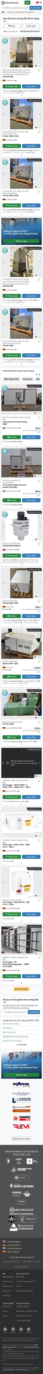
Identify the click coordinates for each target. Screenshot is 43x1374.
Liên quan (31, 26)
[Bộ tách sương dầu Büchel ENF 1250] (21, 644)
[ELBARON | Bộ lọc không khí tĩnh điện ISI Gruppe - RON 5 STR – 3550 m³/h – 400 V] (21, 823)
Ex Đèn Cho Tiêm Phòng (12, 1041)
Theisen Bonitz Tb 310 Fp (31, 1262)
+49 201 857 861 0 (14, 1245)
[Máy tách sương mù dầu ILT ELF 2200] (21, 704)
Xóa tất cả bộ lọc (11, 31)
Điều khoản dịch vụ (23, 1370)
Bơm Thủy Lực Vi (9, 1032)
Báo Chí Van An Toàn (11, 1024)
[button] (41, 3)
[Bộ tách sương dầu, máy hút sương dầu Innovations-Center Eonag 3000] (21, 400)
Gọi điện (32, 86)
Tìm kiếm (36, 8)
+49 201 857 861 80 (14, 1248)
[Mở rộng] (21, 95)
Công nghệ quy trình (21, 1267)
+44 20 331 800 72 (14, 1242)
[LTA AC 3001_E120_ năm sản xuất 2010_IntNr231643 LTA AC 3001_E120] (21, 114)
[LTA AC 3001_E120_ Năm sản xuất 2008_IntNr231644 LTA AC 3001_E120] (21, 174)
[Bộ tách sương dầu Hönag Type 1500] (21, 583)
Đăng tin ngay (21, 241)
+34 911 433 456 (13, 1252)
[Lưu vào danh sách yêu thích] (39, 70)
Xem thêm (22, 1044)
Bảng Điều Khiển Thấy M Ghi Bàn (15, 1036)
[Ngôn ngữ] (37, 3)
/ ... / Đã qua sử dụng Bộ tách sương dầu (19, 12)
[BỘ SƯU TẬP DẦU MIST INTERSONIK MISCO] (21, 526)
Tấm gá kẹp (27, 379)
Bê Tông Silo (8, 1028)
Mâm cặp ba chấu (11, 379)
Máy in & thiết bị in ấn (11, 1262)
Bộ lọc (12, 26)
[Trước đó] (3, 52)
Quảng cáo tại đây (22, 1139)
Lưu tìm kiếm (22, 989)
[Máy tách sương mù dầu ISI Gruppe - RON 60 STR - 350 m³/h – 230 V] (21, 882)
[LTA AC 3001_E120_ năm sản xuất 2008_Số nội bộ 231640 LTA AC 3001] (21, 323)
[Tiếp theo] (40, 52)
